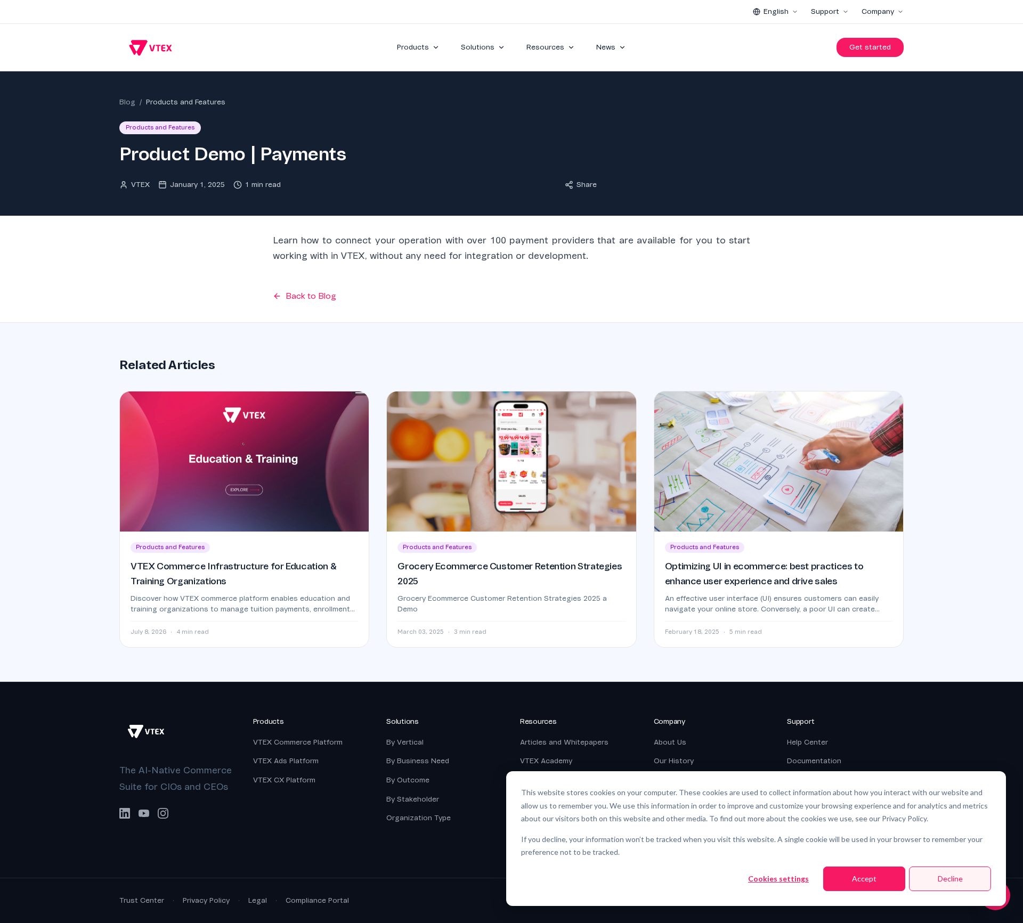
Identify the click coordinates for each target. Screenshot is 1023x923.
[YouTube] (144, 813)
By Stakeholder (412, 799)
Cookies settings (778, 878)
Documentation (814, 760)
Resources (545, 47)
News (605, 47)
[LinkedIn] (124, 813)
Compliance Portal (317, 900)
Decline (950, 878)
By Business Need (417, 760)
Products (413, 47)
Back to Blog (311, 296)
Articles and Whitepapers (564, 742)
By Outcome (407, 780)
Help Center (807, 742)
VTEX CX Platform (284, 780)
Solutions (477, 47)
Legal (257, 900)
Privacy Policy (206, 900)
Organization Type (418, 817)
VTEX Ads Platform (286, 760)
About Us (670, 742)
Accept (864, 878)
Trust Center (141, 900)
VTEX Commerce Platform (298, 742)
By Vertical (405, 742)
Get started (870, 47)
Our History (674, 760)
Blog (127, 102)
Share (587, 184)
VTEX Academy (546, 760)
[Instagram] (163, 813)
